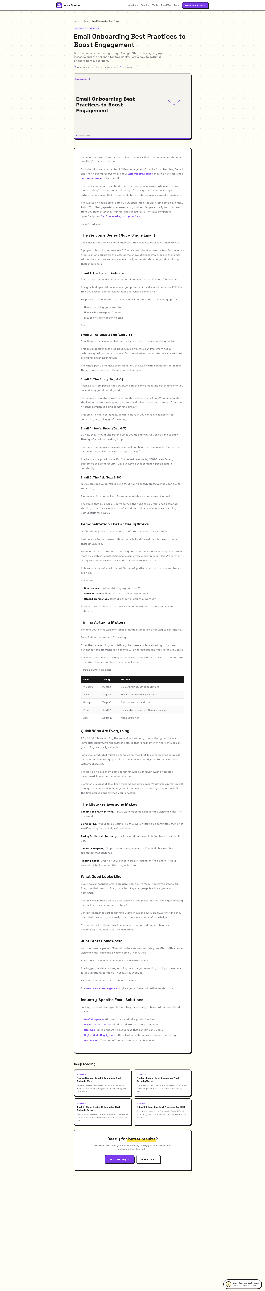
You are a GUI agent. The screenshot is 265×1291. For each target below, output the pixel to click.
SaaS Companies (94, 1019)
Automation (80, 28)
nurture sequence (91, 178)
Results (145, 5)
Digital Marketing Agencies (100, 1035)
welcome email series (140, 173)
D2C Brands (91, 1040)
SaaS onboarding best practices (120, 216)
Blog (176, 5)
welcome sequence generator (103, 988)
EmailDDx (166, 5)
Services (133, 5)
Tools (155, 5)
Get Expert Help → (119, 1159)
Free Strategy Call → (195, 5)
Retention (94, 28)
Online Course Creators (97, 1024)
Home (76, 21)
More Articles (148, 1159)
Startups (89, 1029)
